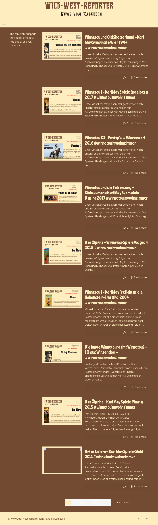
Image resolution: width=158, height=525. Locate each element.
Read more (140, 77)
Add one (14, 41)
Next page (122, 502)
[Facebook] (139, 518)
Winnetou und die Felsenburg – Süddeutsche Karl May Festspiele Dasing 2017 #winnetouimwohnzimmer (116, 192)
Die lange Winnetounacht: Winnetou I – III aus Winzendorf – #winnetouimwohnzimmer (116, 352)
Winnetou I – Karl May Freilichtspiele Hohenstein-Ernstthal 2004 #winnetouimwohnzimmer (114, 297)
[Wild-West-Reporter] (79, 9)
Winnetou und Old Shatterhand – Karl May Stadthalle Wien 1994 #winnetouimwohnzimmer (114, 42)
